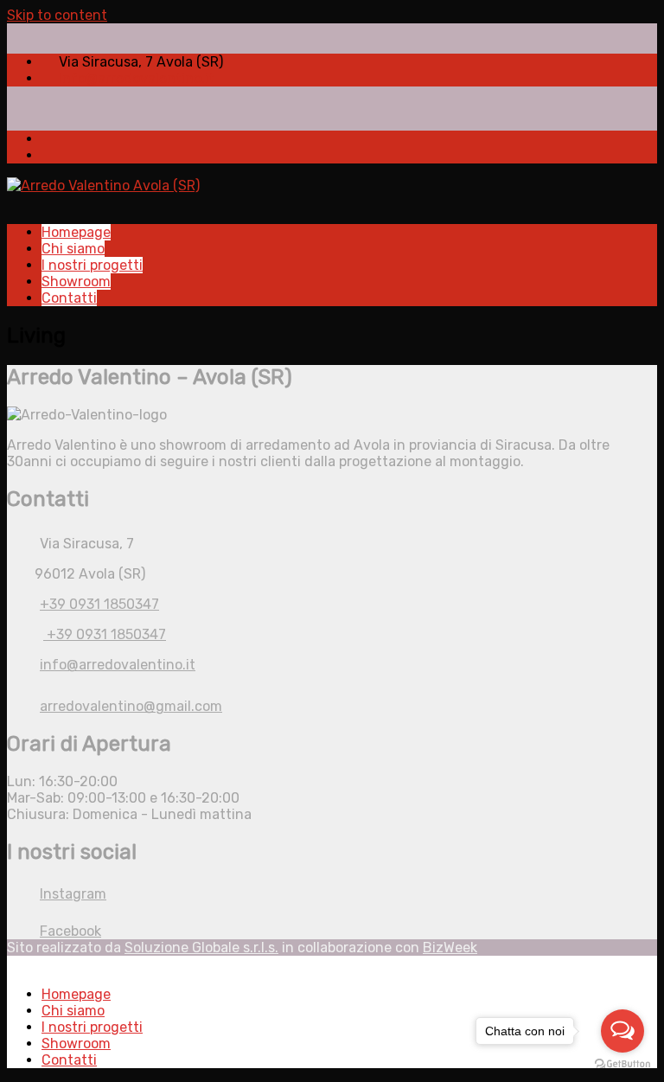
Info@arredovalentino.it (136, 78)
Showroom (76, 281)
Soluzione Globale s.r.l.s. (201, 947)
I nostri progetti (92, 265)
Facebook (70, 931)
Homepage (76, 232)
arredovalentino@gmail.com (131, 706)
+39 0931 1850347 (99, 604)
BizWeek (450, 947)
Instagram (73, 894)
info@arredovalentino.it (117, 664)
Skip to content (57, 15)
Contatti (69, 298)
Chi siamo (73, 248)
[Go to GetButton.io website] (622, 1064)
